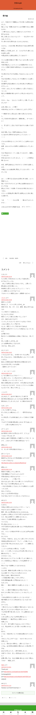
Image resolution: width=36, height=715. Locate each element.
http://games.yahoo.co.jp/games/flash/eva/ (13, 463)
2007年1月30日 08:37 (6, 394)
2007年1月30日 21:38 (6, 469)
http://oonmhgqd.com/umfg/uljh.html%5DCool (17, 676)
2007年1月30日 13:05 (6, 407)
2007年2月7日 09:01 (6, 667)
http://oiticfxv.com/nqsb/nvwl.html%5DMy (16, 671)
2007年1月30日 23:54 (6, 502)
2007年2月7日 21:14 (6, 685)
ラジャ (3, 297)
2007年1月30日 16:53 (6, 431)
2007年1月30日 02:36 (6, 276)
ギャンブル (5, 213)
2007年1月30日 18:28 (6, 447)
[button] (32, 403)
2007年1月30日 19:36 (6, 456)
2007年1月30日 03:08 (6, 300)
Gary (2, 665)
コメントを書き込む (18, 693)
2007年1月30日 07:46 (6, 373)
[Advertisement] (18, 235)
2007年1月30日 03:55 (6, 352)
